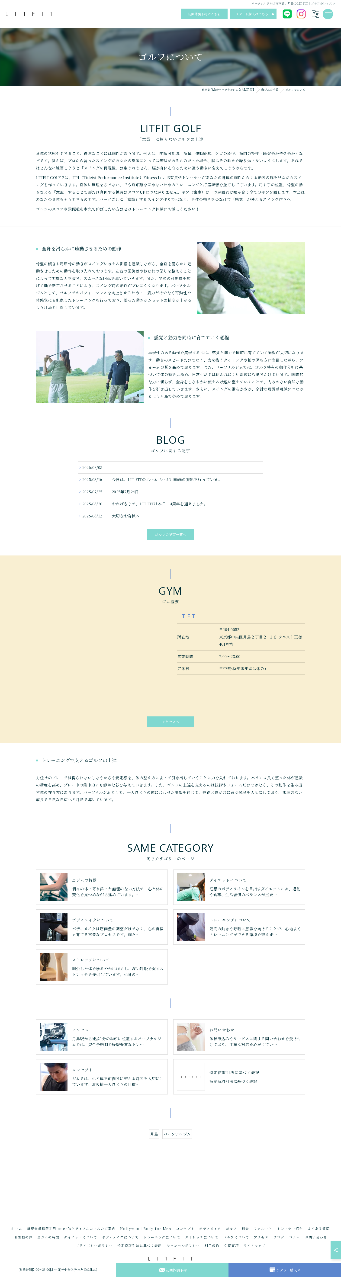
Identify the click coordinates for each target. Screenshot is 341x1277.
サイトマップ (254, 1245)
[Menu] (328, 14)
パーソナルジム (177, 1134)
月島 (154, 1134)
